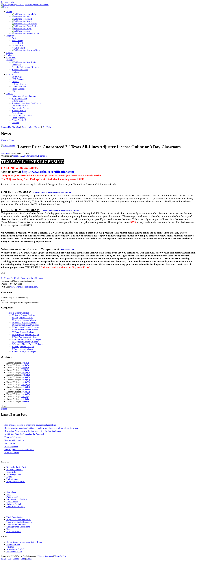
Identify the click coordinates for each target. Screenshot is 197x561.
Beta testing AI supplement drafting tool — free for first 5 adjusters (32, 431)
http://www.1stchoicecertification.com (48, 171)
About (28, 559)
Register (4, 2)
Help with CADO (14, 552)
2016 (25, 387)
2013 (25, 394)
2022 (25, 372)
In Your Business (13, 531)
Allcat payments (11, 446)
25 (13, 320)
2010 (25, 399)
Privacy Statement (45, 556)
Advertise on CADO (15, 549)
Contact (16, 559)
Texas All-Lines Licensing (32, 278)
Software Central (13, 504)
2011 (25, 396)
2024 (25, 367)
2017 (25, 384)
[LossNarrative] (8, 146)
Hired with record (11, 452)
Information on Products (16, 499)
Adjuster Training (29, 156)
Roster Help (27, 127)
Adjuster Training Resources (18, 519)
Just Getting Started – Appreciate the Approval (24, 434)
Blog (8, 529)
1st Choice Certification (11, 278)
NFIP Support (12, 502)
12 (13, 342)
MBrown (5, 153)
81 (7, 313)
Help (23, 559)
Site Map (16, 127)
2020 (25, 377)
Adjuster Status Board (15, 481)
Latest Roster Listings (15, 506)
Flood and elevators (12, 437)
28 (13, 317)
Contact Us (6, 127)
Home (3, 140)
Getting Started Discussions (18, 527)
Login (11, 2)
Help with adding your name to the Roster (24, 542)
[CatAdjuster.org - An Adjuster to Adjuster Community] (25, 4)
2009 (25, 401)
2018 (25, 382)
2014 (25, 392)
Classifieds (16, 156)
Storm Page (11, 492)
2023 (25, 370)
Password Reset (13, 544)
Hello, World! (10, 443)
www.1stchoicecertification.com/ (24, 287)
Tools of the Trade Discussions (19, 522)
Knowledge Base (13, 474)
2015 (25, 389)
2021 (25, 375)
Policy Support (12, 479)
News (11, 140)
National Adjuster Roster (16, 467)
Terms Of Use (60, 556)
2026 (25, 363)
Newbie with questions (14, 440)
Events (37, 127)
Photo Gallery (12, 497)
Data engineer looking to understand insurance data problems (30, 425)
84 (13, 325)
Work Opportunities (14, 517)
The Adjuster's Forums (16, 524)
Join (9, 559)
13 (13, 322)
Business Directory (14, 469)
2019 (25, 380)
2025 (25, 365)
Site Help (47, 127)
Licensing (42, 156)
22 (13, 332)
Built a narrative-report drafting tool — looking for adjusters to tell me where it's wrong (41, 428)
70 (13, 315)
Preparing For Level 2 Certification (19, 449)
